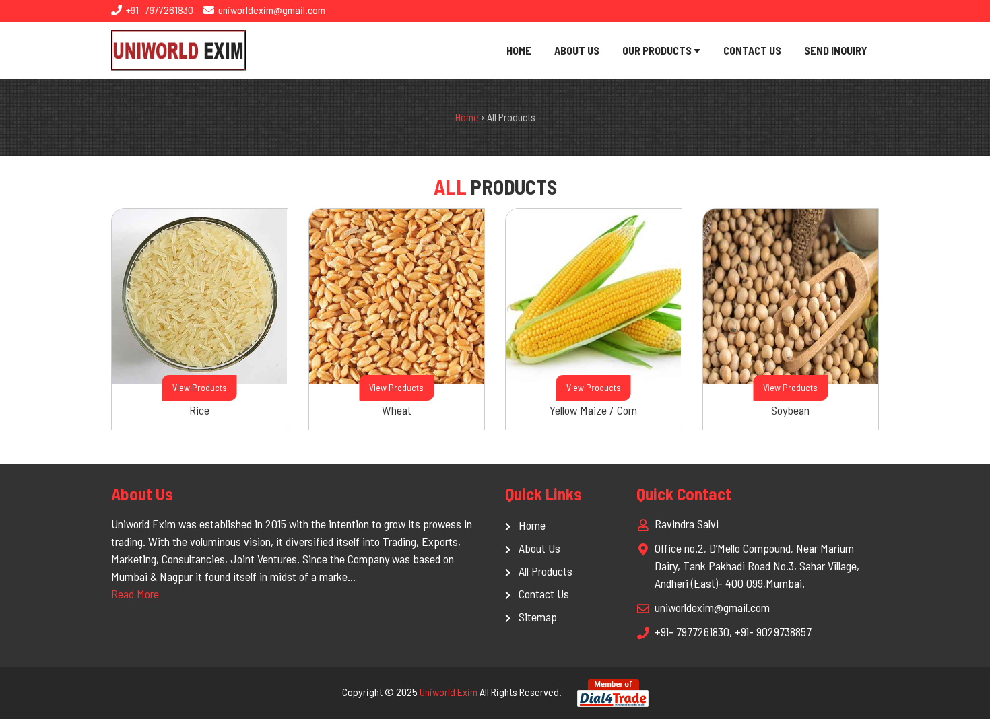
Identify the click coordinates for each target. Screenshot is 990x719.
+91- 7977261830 (158, 9)
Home (518, 50)
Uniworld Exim (448, 691)
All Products (545, 570)
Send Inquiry (835, 50)
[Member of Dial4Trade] (613, 691)
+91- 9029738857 (773, 631)
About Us (576, 50)
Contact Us (752, 50)
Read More (135, 593)
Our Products (658, 50)
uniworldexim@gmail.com (270, 9)
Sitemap (538, 616)
